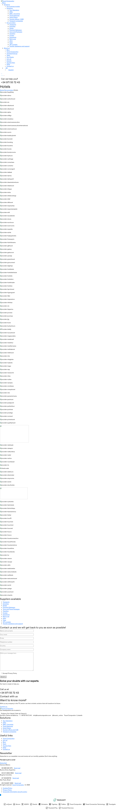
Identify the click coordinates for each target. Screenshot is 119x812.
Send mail (17, 768)
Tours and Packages (15, 32)
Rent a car (12, 39)
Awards (9, 61)
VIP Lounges (13, 44)
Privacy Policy (7, 790)
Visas (11, 43)
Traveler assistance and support (19, 46)
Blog (8, 50)
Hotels (11, 28)
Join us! (9, 59)
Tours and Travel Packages (11, 609)
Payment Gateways (15, 30)
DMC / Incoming (14, 14)
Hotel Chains (13, 17)
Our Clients (10, 57)
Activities (12, 26)
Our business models (13, 6)
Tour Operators (14, 10)
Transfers (12, 33)
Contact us (10, 66)
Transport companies (16, 21)
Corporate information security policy (15, 792)
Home (2, 90)
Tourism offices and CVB (10, 730)
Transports (12, 24)
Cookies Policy (7, 788)
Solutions (7, 4)
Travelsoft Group (12, 53)
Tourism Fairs (11, 62)
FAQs (8, 64)
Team (8, 55)
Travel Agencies (14, 15)
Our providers (11, 23)
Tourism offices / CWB (16, 19)
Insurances (12, 37)
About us (7, 48)
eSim (11, 41)
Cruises (11, 35)
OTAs (11, 12)
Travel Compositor (12, 52)
